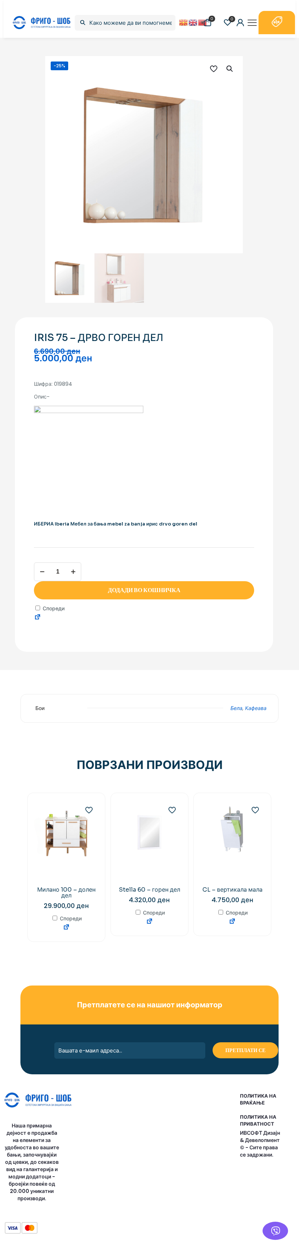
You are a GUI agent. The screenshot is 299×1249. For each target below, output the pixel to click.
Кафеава (256, 708)
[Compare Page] (37, 617)
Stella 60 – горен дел (149, 889)
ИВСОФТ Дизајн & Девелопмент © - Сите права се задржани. (260, 1143)
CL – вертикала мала (232, 889)
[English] (193, 22)
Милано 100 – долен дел (66, 892)
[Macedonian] (184, 22)
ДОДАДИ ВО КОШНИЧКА (144, 590)
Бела (236, 708)
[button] (230, 69)
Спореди (53, 608)
